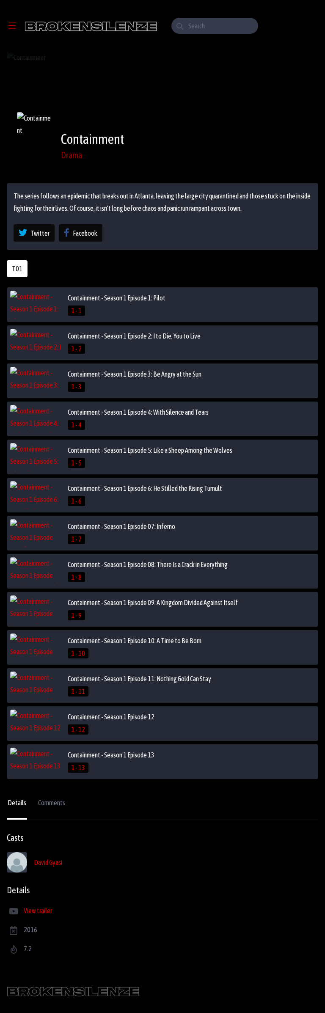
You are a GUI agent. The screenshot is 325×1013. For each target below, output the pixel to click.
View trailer (38, 910)
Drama (71, 155)
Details (17, 803)
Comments (51, 803)
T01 (17, 269)
